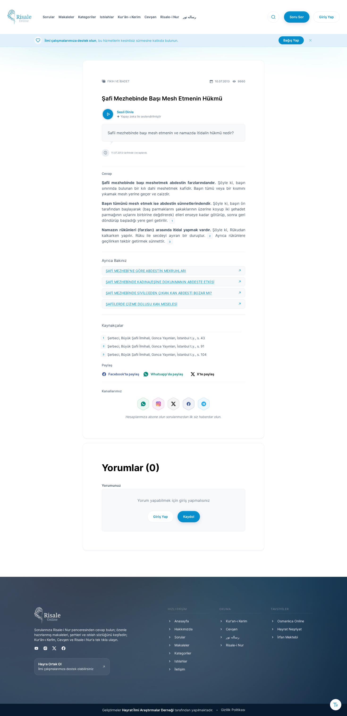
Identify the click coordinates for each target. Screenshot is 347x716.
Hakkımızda (183, 629)
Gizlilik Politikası (233, 710)
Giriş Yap (326, 17)
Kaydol (188, 517)
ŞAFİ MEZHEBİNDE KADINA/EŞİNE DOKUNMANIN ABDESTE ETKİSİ (160, 282)
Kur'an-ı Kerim (236, 621)
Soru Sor (297, 17)
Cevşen (150, 17)
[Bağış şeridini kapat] (310, 40)
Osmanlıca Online (290, 621)
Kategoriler (87, 17)
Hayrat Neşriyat (289, 629)
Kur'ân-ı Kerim (129, 17)
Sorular (49, 17)
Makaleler (66, 17)
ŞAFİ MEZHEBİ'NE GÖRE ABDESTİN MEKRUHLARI (146, 271)
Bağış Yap (291, 40)
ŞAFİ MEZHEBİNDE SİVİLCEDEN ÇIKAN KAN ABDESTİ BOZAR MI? (159, 293)
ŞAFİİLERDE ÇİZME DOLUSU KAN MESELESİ (141, 304)
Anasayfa (181, 621)
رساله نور (189, 17)
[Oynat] (108, 114)
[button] (149, 17)
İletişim (179, 669)
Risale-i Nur (169, 17)
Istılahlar (107, 17)
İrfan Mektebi (287, 637)
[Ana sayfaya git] (19, 17)
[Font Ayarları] (335, 704)
